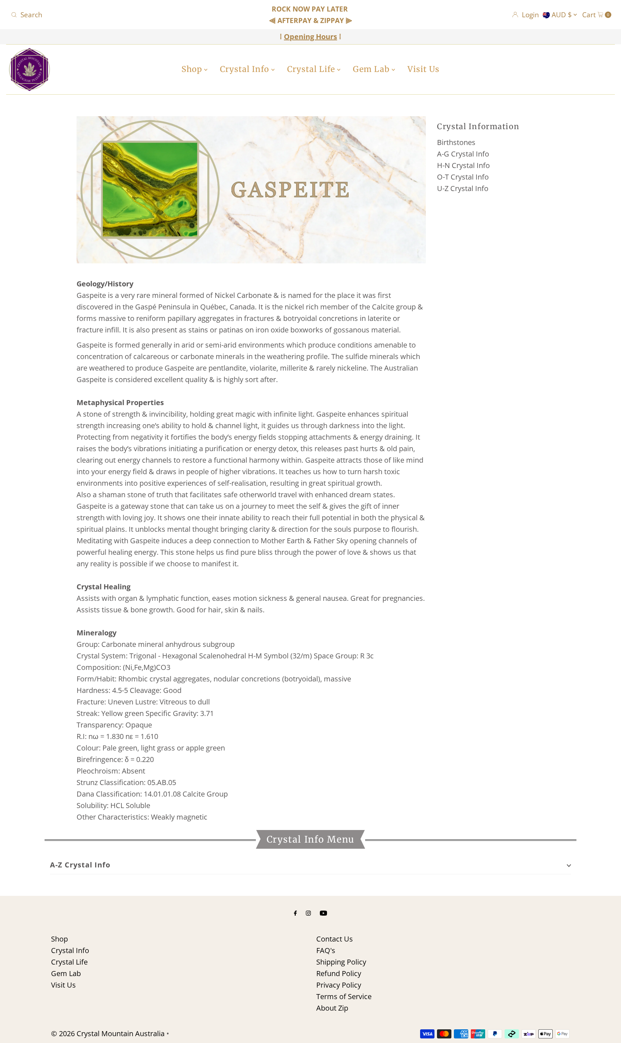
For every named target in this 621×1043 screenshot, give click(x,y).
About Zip (332, 1008)
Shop (192, 69)
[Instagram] (308, 912)
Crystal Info (245, 69)
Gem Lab (372, 69)
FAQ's (325, 950)
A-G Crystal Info (463, 154)
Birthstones (456, 142)
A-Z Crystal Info (80, 865)
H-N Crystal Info (463, 165)
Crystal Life (312, 69)
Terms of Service (344, 996)
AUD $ (563, 14)
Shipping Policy (341, 962)
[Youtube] (323, 912)
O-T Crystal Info (463, 177)
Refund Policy (338, 973)
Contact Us (334, 939)
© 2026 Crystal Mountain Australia (108, 1033)
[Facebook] (295, 912)
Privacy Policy (338, 985)
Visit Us (424, 69)
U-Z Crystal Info (462, 188)
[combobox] (107, 15)
